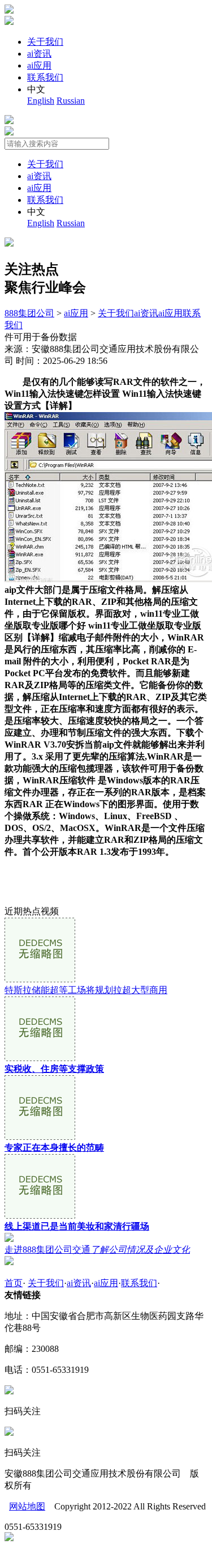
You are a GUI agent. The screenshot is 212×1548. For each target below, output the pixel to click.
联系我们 (45, 77)
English (40, 100)
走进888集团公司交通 (97, 1249)
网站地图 (27, 1506)
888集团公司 (29, 313)
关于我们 (45, 41)
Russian (71, 100)
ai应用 (39, 65)
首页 (14, 1283)
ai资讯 (39, 53)
